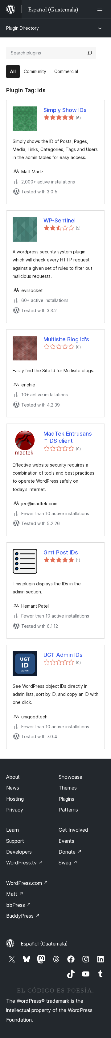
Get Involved (73, 830)
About (13, 777)
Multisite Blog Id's (66, 339)
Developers (19, 852)
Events (66, 841)
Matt (14, 894)
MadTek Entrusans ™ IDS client (67, 437)
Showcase (70, 777)
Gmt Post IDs (60, 552)
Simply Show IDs (65, 110)
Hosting (15, 799)
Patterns (68, 810)
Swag (68, 862)
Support (15, 841)
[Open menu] (101, 9)
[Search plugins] (90, 53)
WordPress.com (27, 883)
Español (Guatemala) (44, 944)
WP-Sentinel (59, 220)
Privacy (14, 810)
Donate (70, 852)
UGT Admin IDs (63, 655)
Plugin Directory (22, 28)
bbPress (18, 905)
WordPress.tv (24, 862)
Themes (68, 788)
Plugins (66, 799)
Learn (12, 830)
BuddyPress (23, 916)
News (12, 788)
